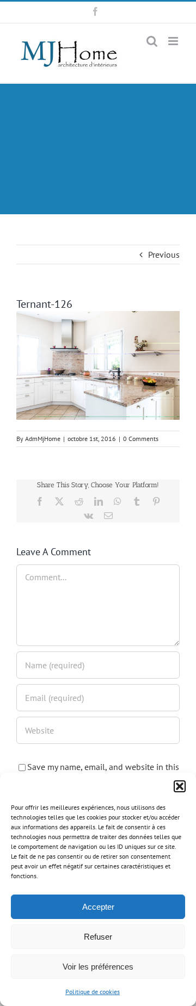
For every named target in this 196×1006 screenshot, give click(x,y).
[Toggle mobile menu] (174, 41)
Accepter (98, 906)
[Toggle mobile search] (151, 41)
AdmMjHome (42, 438)
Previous (164, 254)
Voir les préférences (98, 966)
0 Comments (140, 438)
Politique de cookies (92, 992)
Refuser (98, 936)
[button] (179, 786)
